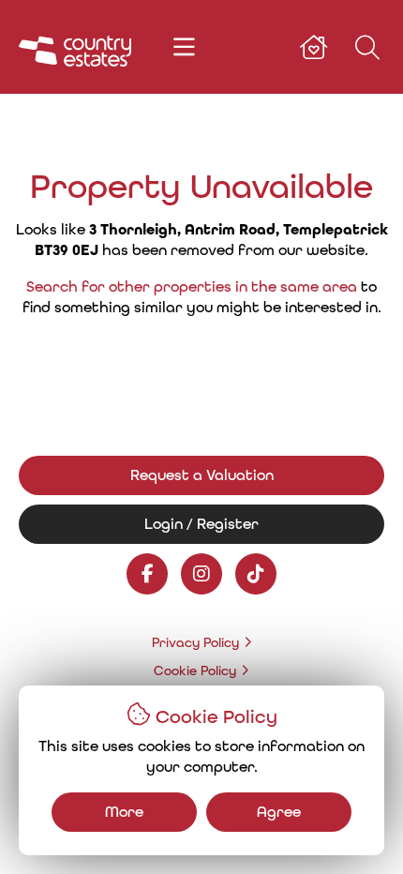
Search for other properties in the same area (191, 286)
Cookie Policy (195, 670)
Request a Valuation (202, 475)
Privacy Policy (195, 642)
